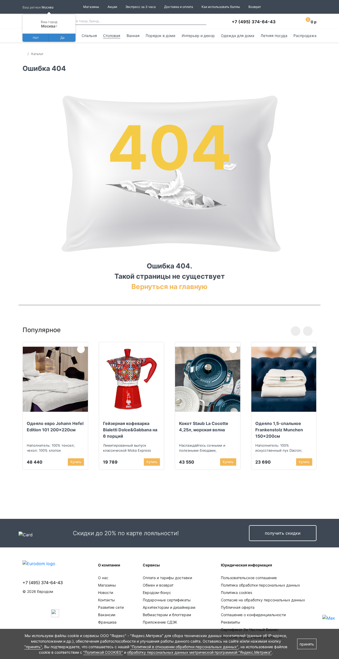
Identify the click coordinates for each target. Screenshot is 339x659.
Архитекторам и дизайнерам (169, 607)
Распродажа (304, 35)
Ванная (133, 35)
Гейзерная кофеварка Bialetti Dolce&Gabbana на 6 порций (130, 430)
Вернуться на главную (169, 286)
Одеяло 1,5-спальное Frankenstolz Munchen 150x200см (279, 430)
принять (307, 644)
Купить (75, 462)
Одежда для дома (237, 35)
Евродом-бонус (157, 592)
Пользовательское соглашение (249, 577)
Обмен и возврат (158, 585)
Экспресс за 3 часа (141, 7)
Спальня (89, 35)
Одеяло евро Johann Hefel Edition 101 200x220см (55, 426)
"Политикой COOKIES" (103, 652)
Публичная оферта (238, 607)
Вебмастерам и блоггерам (167, 614)
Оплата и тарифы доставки (167, 577)
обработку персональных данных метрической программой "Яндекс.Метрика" (199, 652)
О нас (103, 577)
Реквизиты (230, 622)
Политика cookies (236, 592)
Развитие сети (111, 607)
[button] (295, 331)
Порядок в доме (160, 35)
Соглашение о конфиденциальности (253, 614)
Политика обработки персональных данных (260, 585)
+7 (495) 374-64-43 (254, 21)
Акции (112, 7)
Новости (105, 592)
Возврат (254, 7)
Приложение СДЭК (160, 622)
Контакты (106, 600)
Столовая (111, 35)
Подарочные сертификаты (167, 600)
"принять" (33, 646)
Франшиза (107, 622)
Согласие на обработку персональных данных (263, 600)
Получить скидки (283, 533)
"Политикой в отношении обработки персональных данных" (184, 646)
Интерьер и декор (198, 35)
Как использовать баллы (221, 7)
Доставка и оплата (178, 7)
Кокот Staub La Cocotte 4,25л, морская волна (203, 426)
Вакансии (106, 614)
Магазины (91, 7)
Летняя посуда (274, 35)
